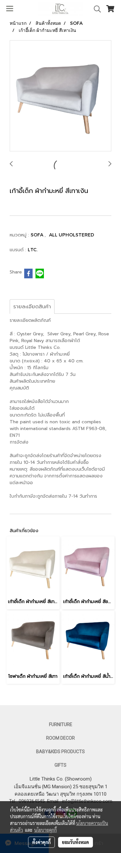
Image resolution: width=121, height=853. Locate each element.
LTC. (32, 249)
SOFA (38, 234)
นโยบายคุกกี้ (45, 830)
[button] (95, 9)
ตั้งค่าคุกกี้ (41, 842)
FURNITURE (60, 724)
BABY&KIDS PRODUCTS (60, 751)
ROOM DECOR (60, 738)
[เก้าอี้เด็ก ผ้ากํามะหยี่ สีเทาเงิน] (60, 96)
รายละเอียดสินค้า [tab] (32, 307)
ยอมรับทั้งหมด (75, 842)
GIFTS (60, 765)
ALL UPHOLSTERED (71, 234)
